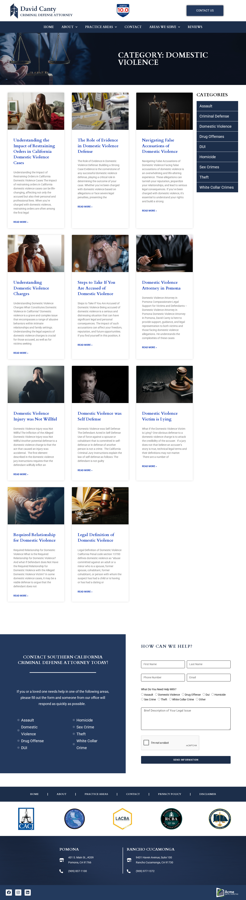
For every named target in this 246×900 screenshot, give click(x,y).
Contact (133, 27)
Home (49, 27)
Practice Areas (99, 27)
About (68, 27)
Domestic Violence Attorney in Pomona (161, 285)
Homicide (220, 694)
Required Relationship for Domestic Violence (34, 537)
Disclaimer (207, 794)
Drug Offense (193, 694)
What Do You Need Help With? (158, 689)
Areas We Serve (162, 27)
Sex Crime (150, 699)
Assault (148, 694)
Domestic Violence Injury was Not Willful (35, 416)
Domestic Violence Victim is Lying (160, 416)
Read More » (20, 222)
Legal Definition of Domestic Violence (96, 537)
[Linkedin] (28, 892)
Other (202, 699)
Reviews (195, 27)
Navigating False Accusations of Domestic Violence (160, 145)
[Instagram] (18, 892)
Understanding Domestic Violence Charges (31, 288)
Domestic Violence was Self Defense (99, 416)
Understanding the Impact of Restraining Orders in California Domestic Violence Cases (34, 151)
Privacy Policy (169, 794)
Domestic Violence (169, 694)
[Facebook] (9, 892)
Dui (207, 694)
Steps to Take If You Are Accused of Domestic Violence (96, 288)
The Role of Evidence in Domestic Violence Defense (98, 145)
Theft (164, 699)
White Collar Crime (183, 699)
